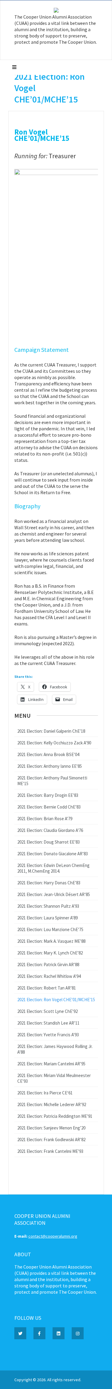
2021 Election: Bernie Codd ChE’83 (49, 807)
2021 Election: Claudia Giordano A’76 (50, 830)
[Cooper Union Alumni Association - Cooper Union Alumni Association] (56, 11)
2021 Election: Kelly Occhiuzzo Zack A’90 (54, 743)
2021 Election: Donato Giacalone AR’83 (52, 853)
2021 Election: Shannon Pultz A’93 (48, 906)
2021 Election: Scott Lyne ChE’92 (47, 1011)
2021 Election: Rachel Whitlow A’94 (49, 976)
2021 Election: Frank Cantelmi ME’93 (50, 1151)
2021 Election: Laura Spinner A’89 (47, 918)
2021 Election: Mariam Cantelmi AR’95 (51, 1064)
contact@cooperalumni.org (52, 1236)
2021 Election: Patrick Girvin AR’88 (48, 964)
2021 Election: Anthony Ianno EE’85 (49, 766)
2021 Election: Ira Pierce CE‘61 (45, 1093)
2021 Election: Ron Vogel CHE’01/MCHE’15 (56, 999)
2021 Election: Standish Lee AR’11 (48, 1023)
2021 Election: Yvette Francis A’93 (48, 1034)
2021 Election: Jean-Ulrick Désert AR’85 (53, 894)
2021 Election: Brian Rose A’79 (44, 818)
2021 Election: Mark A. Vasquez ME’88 (51, 941)
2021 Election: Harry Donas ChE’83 (48, 883)
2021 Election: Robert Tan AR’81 (46, 988)
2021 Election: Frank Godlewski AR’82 (51, 1139)
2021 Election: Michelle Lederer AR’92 (51, 1104)
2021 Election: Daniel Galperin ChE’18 (51, 731)
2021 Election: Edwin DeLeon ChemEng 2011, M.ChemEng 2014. (53, 868)
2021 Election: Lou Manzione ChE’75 (50, 929)
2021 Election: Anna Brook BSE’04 (48, 754)
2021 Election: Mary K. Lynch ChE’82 (50, 953)
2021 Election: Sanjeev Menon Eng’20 (51, 1128)
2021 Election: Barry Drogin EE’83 (47, 795)
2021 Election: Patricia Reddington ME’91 (54, 1116)
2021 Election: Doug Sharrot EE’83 (48, 842)
